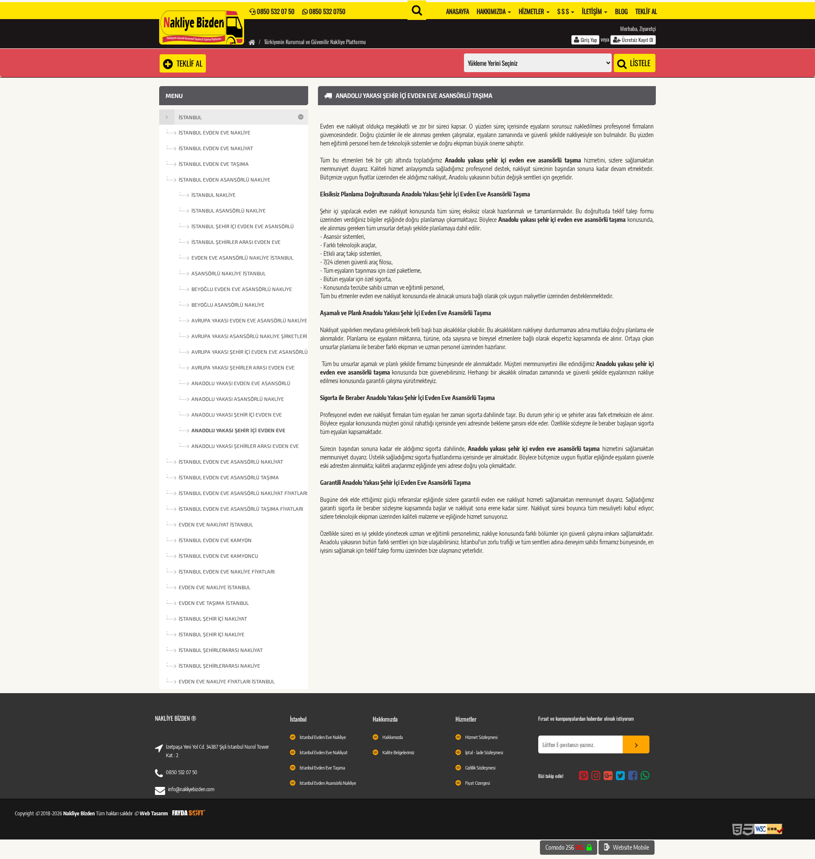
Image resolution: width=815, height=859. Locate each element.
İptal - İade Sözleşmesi (484, 752)
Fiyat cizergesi (477, 783)
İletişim (592, 11)
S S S (563, 11)
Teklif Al (646, 11)
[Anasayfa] (251, 41)
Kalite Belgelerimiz (398, 752)
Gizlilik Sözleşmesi (480, 767)
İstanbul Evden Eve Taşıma (322, 767)
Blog (621, 11)
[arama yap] (417, 10)
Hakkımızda (492, 11)
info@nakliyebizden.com (191, 789)
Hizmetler (532, 11)
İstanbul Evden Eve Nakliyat (324, 752)
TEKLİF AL (187, 63)
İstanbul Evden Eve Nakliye (323, 737)
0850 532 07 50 (181, 772)
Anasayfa (457, 11)
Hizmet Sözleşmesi (481, 737)
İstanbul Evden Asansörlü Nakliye (328, 783)
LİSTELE (639, 62)
